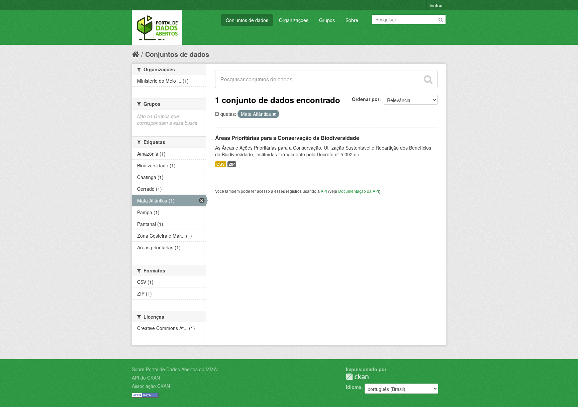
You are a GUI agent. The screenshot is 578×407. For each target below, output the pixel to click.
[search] (428, 79)
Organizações (293, 20)
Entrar (436, 5)
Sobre (352, 20)
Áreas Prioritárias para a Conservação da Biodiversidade (287, 138)
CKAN (357, 376)
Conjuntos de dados (247, 20)
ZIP (232, 164)
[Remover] (274, 114)
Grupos (327, 20)
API (324, 191)
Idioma (353, 387)
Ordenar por (365, 99)
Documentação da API (358, 191)
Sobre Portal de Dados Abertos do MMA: (175, 369)
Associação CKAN (151, 386)
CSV (220, 164)
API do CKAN (146, 377)
